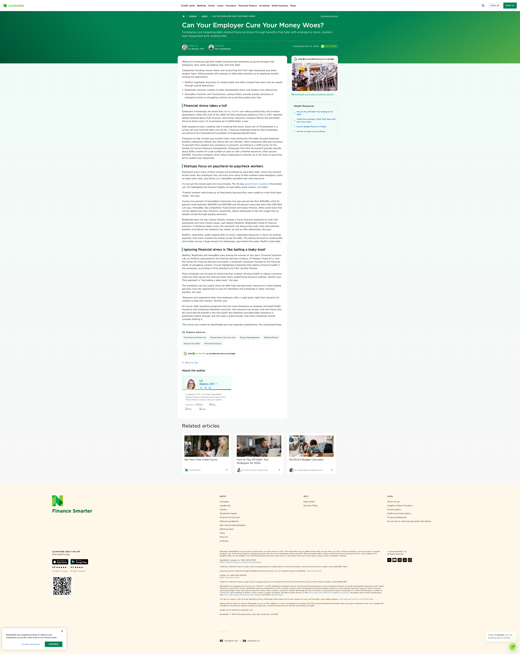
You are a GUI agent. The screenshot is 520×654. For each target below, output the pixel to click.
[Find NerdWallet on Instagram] (400, 560)
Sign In (494, 5)
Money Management (250, 337)
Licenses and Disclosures (251, 562)
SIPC (228, 593)
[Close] (516, 632)
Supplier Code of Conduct (400, 505)
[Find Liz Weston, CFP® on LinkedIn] (209, 387)
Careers (223, 509)
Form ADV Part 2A (326, 593)
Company (224, 502)
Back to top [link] (191, 362)
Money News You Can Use (222, 337)
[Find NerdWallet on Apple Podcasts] (405, 560)
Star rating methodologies (233, 525)
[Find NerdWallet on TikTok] (410, 560)
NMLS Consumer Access (230, 562)
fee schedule (255, 595)
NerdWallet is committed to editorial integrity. (314, 94)
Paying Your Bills (192, 343)
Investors (224, 541)
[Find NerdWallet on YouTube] (394, 560)
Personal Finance (212, 343)
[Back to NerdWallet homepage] (183, 16)
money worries (231, 111)
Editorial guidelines (229, 521)
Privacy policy (394, 509)
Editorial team (227, 529)
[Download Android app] (79, 561)
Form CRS (313, 593)
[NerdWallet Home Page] (13, 5)
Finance (193, 16)
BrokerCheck (277, 595)
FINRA (222, 593)
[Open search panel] (483, 6)
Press (222, 533)
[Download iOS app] (60, 561)
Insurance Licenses (314, 571)
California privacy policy (399, 513)
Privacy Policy (343, 593)
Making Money (271, 337)
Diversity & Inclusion (230, 517)
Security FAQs (310, 505)
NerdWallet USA (231, 641)
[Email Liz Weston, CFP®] (205, 387)
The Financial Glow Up (195, 337)
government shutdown (257, 184)
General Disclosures (241, 595)
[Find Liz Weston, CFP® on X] (201, 387)
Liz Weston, (207, 382)
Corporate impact (228, 513)
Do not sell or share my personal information (409, 521)
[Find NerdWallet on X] (389, 560)
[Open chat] (513, 647)
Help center (309, 502)
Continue (53, 644)
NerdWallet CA (254, 641)
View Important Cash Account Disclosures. (356, 599)
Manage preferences (31, 644)
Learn (204, 16)
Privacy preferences (397, 517)
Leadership (225, 505)
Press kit (224, 537)
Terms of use (393, 502)
